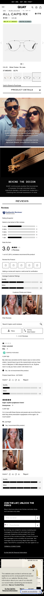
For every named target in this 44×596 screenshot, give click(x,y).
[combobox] (6, 525)
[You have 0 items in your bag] (40, 7)
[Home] (22, 7)
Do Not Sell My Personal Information (15, 552)
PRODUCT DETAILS (22, 90)
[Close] (33, 570)
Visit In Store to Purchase (12, 85)
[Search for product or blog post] (32, 7)
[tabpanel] (22, 43)
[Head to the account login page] (36, 7)
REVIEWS (22, 201)
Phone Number (11, 521)
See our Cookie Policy (16, 585)
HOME (4, 10)
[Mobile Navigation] (4, 7)
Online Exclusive (14, 10)
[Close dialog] (41, 560)
